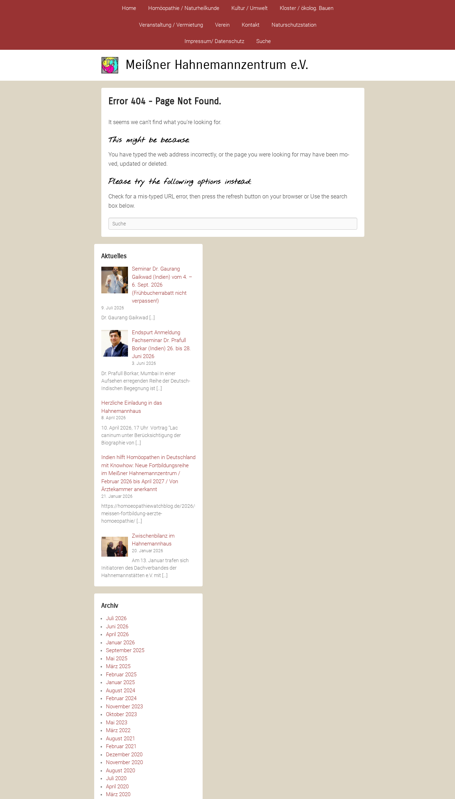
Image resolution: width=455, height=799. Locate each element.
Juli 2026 (116, 618)
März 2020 (118, 794)
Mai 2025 (116, 658)
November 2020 (124, 762)
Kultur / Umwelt (249, 8)
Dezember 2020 (124, 754)
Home (129, 8)
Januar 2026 (120, 642)
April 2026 (117, 634)
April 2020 (117, 786)
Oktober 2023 (121, 714)
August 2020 (120, 770)
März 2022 (118, 730)
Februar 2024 (121, 698)
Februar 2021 (121, 746)
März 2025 (118, 666)
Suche (263, 41)
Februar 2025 (121, 674)
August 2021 (120, 738)
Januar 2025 (120, 682)
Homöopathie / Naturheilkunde (183, 8)
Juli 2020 (116, 778)
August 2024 (120, 690)
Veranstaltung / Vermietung (171, 25)
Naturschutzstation (294, 25)
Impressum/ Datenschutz (214, 41)
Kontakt (250, 25)
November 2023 (124, 706)
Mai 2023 (116, 722)
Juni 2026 (117, 626)
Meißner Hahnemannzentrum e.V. (216, 65)
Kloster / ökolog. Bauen (306, 8)
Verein (222, 25)
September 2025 (125, 650)
